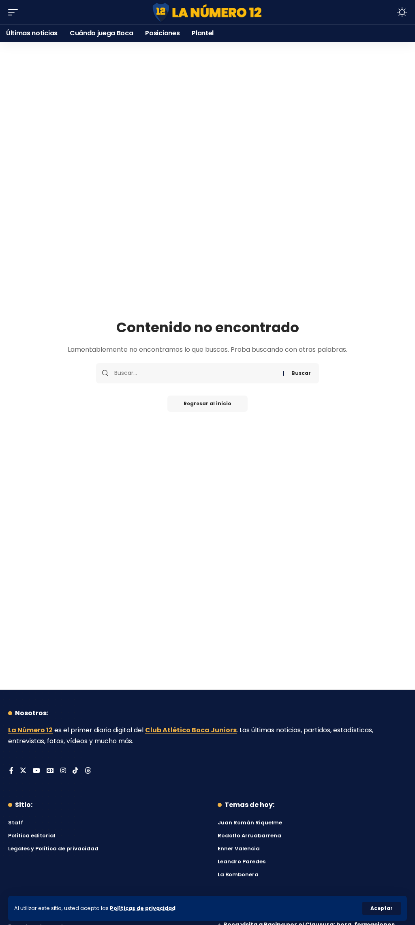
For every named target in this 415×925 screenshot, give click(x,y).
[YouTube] (36, 771)
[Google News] (50, 771)
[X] (23, 771)
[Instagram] (63, 771)
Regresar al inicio (207, 403)
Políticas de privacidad (142, 908)
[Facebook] (11, 771)
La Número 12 (30, 730)
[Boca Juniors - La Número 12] (207, 12)
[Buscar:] (195, 373)
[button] (381, 908)
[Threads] (87, 771)
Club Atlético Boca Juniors (191, 730)
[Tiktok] (75, 771)
